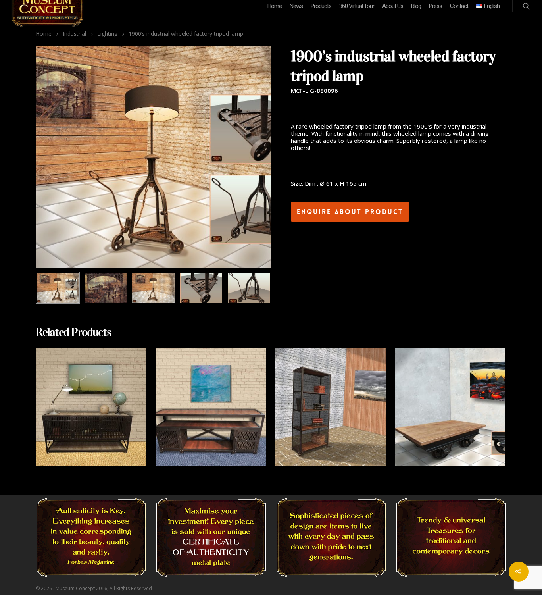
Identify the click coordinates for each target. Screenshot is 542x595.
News (296, 6)
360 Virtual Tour (356, 6)
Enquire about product (350, 212)
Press (435, 6)
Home (274, 6)
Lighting (107, 33)
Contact (459, 6)
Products (321, 6)
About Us (392, 6)
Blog (416, 6)
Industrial (74, 33)
